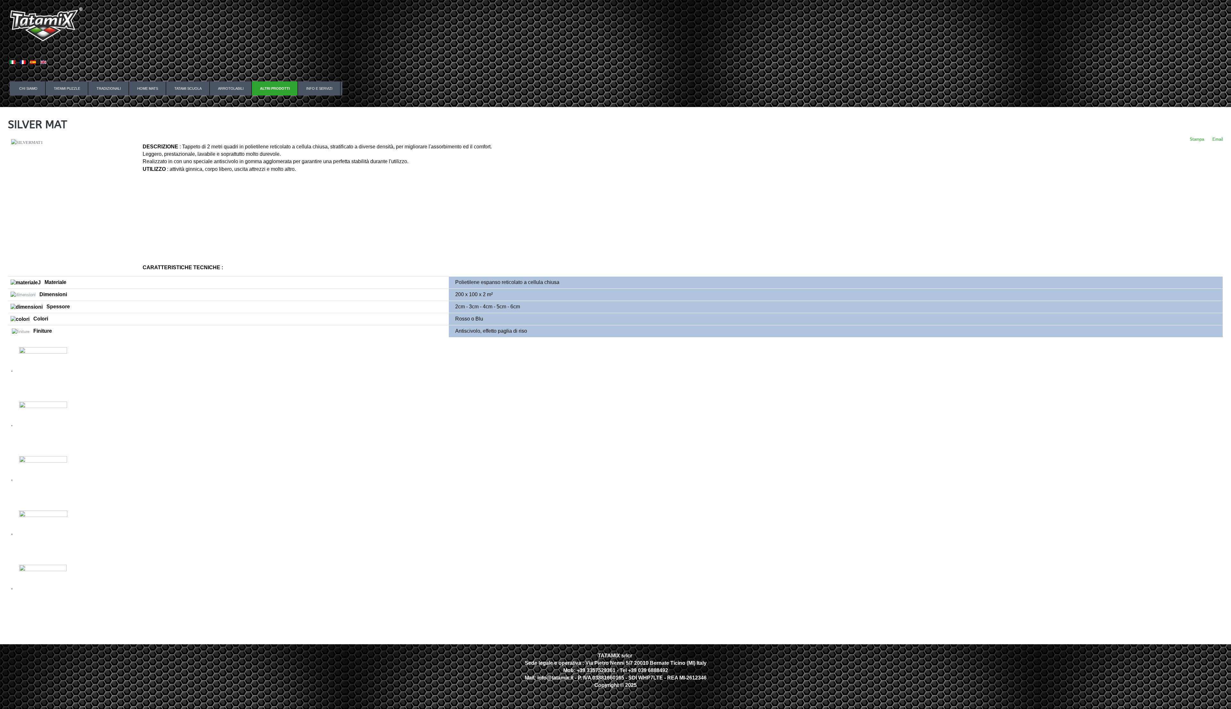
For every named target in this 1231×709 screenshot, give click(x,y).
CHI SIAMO (28, 88)
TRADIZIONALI (108, 88)
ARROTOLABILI (231, 88)
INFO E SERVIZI (319, 88)
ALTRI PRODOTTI (275, 88)
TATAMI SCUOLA (188, 88)
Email (1217, 139)
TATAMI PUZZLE (67, 88)
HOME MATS (147, 88)
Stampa (1196, 139)
